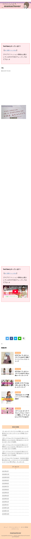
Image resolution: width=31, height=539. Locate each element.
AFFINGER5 (16, 536)
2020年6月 (5, 489)
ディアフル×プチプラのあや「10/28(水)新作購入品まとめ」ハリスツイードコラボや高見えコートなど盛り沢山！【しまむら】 (15, 460)
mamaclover (15, 533)
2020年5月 (5, 492)
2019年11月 (5, 511)
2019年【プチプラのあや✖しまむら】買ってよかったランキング (22, 385)
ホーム (5, 527)
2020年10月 (5, 477)
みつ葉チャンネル (10, 50)
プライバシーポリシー (14, 527)
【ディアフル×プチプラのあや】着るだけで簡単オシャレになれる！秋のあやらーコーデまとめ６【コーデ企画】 (15, 446)
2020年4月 (5, 495)
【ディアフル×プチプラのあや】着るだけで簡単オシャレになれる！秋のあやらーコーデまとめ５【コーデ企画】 (15, 453)
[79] (15, 338)
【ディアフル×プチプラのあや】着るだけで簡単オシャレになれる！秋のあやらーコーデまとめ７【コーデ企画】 (15, 440)
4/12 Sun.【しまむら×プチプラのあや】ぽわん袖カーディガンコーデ (22, 373)
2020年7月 (5, 486)
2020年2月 (5, 502)
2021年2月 (5, 471)
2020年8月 (5, 483)
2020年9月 (5, 480)
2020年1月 (5, 505)
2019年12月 (5, 508)
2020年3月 (5, 498)
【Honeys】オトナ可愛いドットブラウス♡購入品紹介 (22, 397)
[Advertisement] (15, 26)
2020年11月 (5, 474)
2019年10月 (5, 514)
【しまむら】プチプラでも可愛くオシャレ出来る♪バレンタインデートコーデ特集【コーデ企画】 (15, 433)
